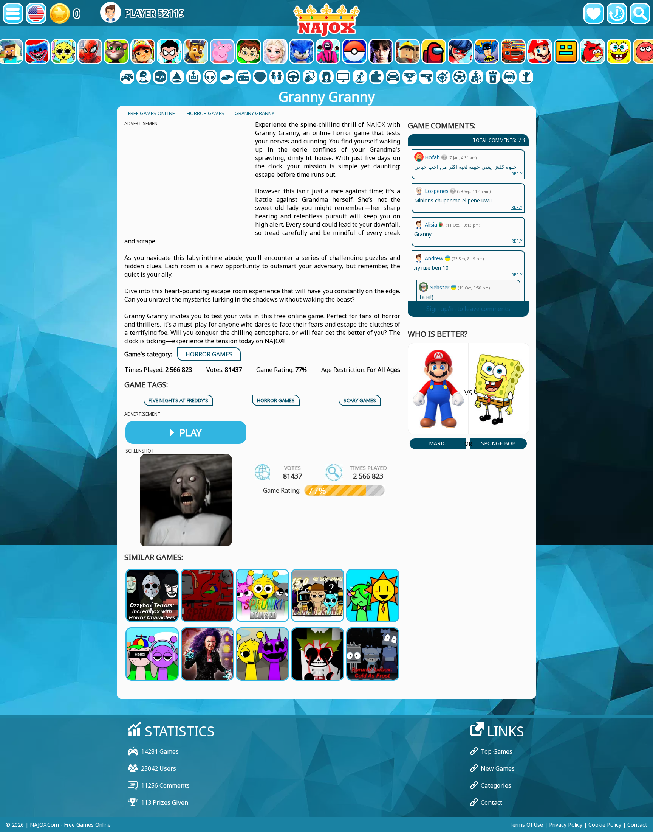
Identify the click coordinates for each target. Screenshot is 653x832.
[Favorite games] (593, 13)
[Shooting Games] (426, 78)
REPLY (516, 274)
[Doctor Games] (260, 78)
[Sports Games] (459, 78)
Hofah (433, 157)
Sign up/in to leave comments (468, 309)
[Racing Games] (393, 78)
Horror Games (209, 354)
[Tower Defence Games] (492, 78)
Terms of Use (526, 824)
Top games (496, 751)
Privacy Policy (565, 824)
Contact (491, 802)
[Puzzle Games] (376, 78)
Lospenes (437, 190)
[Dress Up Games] (276, 78)
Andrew (435, 258)
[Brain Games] (210, 78)
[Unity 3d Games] (509, 78)
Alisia (432, 224)
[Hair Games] (326, 78)
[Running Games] (409, 78)
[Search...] (640, 13)
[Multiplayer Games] (343, 78)
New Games (498, 768)
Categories (496, 785)
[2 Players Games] (127, 78)
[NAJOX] (326, 20)
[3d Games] (143, 78)
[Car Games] (226, 78)
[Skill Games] (443, 78)
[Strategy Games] (476, 78)
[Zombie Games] (526, 78)
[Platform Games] (359, 78)
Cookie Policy (604, 824)
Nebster (440, 287)
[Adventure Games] (177, 78)
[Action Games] (160, 78)
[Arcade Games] (193, 78)
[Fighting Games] (310, 78)
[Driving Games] (293, 78)
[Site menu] (13, 13)
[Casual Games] (243, 78)
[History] (617, 13)
